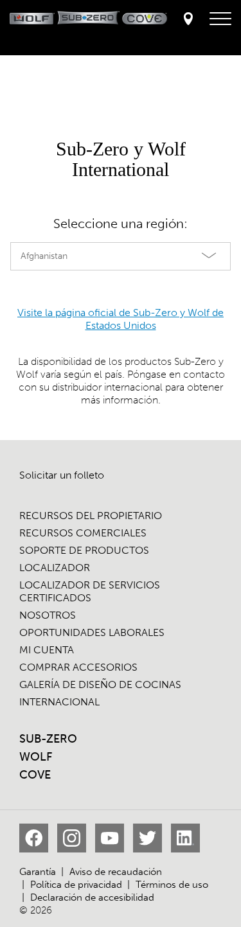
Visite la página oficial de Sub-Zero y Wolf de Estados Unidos (120, 318)
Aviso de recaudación (115, 872)
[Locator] (188, 20)
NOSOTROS (47, 615)
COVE (35, 775)
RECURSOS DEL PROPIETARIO (90, 515)
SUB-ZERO (48, 739)
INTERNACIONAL (59, 702)
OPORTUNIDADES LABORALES (92, 632)
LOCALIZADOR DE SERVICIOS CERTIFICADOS (89, 591)
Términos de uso (172, 884)
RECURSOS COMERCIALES (83, 533)
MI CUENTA (46, 650)
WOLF (35, 757)
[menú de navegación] (220, 19)
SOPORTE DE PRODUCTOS (84, 550)
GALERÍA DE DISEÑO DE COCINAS (100, 684)
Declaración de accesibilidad (92, 897)
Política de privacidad (76, 884)
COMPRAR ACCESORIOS (78, 667)
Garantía (37, 872)
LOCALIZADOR (54, 567)
